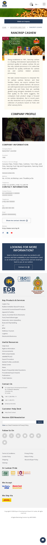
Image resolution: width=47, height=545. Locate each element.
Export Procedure (8, 359)
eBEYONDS (33, 517)
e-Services (31, 3)
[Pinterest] (38, 435)
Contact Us (22, 267)
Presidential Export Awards (11, 373)
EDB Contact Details (8, 354)
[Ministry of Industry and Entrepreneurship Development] (38, 285)
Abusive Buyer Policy (31, 460)
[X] (11, 435)
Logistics (5, 334)
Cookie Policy (6, 456)
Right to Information (8, 349)
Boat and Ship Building (9, 323)
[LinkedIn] (18, 435)
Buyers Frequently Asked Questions (14, 370)
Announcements (7, 351)
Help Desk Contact (10, 412)
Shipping (5, 460)
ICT (3, 325)
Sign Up (40, 422)
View (3, 425)
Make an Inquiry (23, 21)
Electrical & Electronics (9, 336)
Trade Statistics (7, 378)
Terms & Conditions (8, 453)
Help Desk (5, 346)
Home (4, 27)
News (4, 367)
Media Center (6, 365)
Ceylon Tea (5, 304)
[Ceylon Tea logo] (5, 473)
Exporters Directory (17, 27)
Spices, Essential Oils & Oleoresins (13, 315)
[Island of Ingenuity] (24, 473)
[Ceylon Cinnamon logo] (13, 473)
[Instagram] (7, 233)
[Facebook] (3, 233)
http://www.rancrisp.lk (10, 228)
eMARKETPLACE (7, 357)
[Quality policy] (23, 279)
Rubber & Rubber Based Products (13, 307)
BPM (3, 328)
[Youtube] (31, 435)
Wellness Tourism (8, 331)
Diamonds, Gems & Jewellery (11, 320)
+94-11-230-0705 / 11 (11, 396)
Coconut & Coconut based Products (13, 309)
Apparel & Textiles (8, 312)
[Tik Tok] (4, 442)
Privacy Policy (29, 453)
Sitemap (5, 463)
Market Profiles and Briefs (10, 362)
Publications (6, 375)
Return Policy (29, 456)
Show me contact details (15, 220)
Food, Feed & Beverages (10, 317)
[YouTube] (11, 233)
